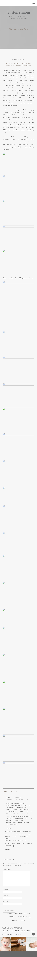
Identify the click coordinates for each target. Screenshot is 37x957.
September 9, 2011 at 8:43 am (17, 800)
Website (6, 902)
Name (5, 890)
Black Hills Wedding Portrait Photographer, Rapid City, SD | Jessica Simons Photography (18, 834)
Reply (8, 828)
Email (5, 896)
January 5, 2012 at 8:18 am (15, 840)
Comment (7, 869)
